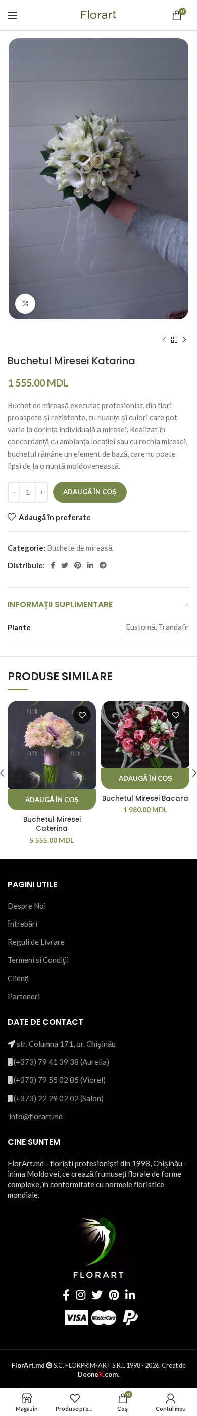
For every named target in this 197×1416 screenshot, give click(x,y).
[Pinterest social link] (77, 565)
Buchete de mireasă (79, 547)
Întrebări (22, 923)
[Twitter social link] (64, 565)
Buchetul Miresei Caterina (52, 824)
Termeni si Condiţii (38, 959)
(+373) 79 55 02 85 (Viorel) (60, 1079)
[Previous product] (164, 340)
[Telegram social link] (103, 565)
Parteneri (24, 996)
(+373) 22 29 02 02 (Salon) (59, 1098)
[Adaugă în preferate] (82, 715)
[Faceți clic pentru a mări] (25, 304)
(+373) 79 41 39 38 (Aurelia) (61, 1061)
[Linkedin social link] (90, 565)
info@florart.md (36, 1116)
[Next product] (184, 340)
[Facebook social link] (52, 565)
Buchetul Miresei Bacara (145, 798)
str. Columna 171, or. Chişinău (66, 1043)
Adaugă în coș (90, 492)
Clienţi (18, 978)
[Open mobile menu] (13, 15)
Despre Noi (27, 905)
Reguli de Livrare (36, 941)
